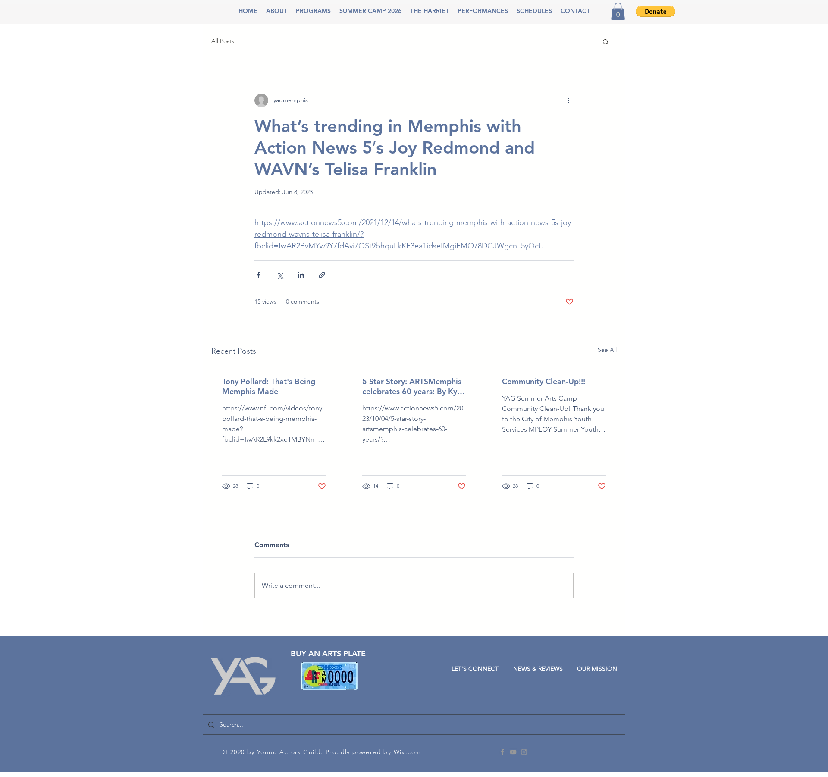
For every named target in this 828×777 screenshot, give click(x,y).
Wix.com (407, 752)
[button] (277, 11)
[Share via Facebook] (258, 275)
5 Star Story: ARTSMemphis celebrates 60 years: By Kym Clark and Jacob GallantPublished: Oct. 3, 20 (413, 386)
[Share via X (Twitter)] (280, 275)
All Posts (222, 41)
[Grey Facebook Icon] (502, 752)
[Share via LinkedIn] (301, 275)
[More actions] (568, 100)
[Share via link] (322, 275)
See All (607, 350)
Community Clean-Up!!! (543, 381)
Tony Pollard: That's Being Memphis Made (268, 386)
